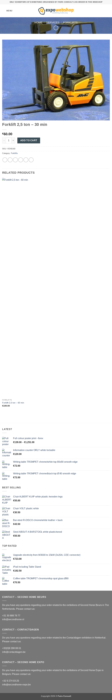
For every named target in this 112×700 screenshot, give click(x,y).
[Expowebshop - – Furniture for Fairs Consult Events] (56, 10)
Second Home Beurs (91, 605)
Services (52, 22)
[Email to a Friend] (20, 159)
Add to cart (28, 140)
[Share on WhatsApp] (4, 159)
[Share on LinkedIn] (31, 159)
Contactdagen (73, 637)
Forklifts (70, 22)
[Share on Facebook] (10, 159)
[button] (7, 10)
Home (38, 22)
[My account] (103, 11)
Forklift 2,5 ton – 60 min (13, 403)
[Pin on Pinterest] (25, 159)
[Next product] (56, 28)
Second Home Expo (90, 670)
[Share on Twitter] (15, 159)
